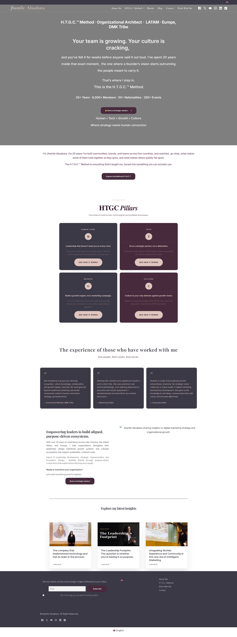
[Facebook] (199, 8)
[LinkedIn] (220, 8)
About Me (163, 579)
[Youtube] (210, 8)
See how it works (88, 262)
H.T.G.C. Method (166, 583)
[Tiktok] (225, 8)
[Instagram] (215, 8)
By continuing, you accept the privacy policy (79, 595)
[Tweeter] (205, 8)
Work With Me (165, 586)
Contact (162, 590)
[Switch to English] (121, 580)
